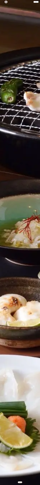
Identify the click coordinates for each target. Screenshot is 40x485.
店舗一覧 (20, 482)
